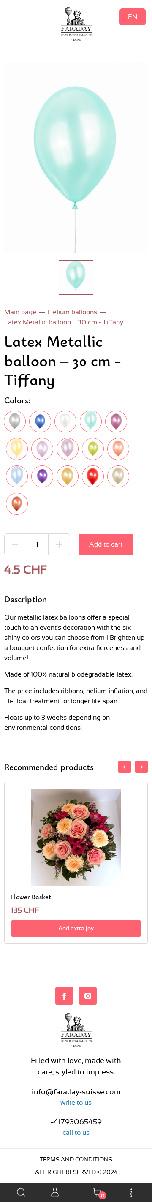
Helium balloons (72, 311)
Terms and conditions (76, 1159)
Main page (20, 311)
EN (132, 16)
